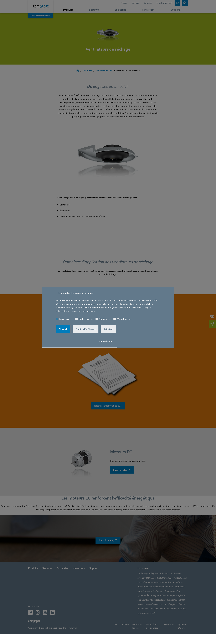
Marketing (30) (124, 319)
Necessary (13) (66, 319)
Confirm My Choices (86, 329)
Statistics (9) (105, 319)
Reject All (108, 329)
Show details (105, 341)
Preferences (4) (86, 319)
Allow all (63, 329)
